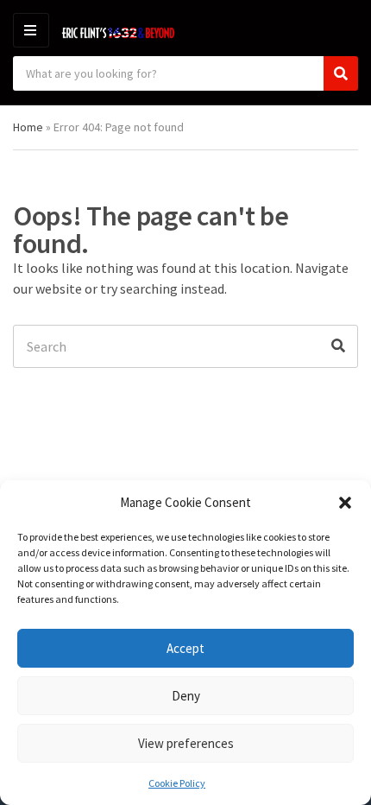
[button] (345, 502)
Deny (186, 696)
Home (28, 127)
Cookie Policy (176, 782)
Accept (185, 648)
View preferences (186, 743)
